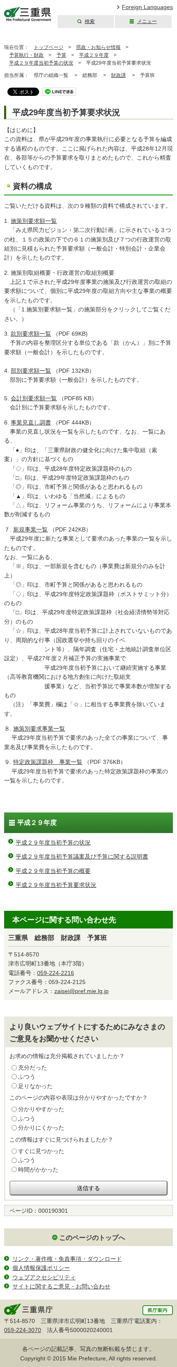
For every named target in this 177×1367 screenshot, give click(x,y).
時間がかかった (38, 1169)
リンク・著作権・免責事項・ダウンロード (67, 1259)
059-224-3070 (22, 1330)
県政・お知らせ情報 (98, 47)
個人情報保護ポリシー (41, 1268)
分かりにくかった (41, 1127)
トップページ (48, 47)
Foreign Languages (147, 7)
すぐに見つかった (41, 1151)
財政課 (118, 75)
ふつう (26, 1076)
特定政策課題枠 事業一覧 (47, 762)
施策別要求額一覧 (34, 221)
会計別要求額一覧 (34, 398)
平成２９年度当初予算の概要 (53, 871)
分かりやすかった (41, 1109)
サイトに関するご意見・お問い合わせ (61, 1286)
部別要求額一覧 (31, 370)
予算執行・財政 (26, 55)
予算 (61, 55)
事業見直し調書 (31, 422)
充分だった (32, 1067)
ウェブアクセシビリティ (44, 1277)
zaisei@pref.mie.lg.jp (81, 991)
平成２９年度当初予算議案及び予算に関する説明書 (82, 856)
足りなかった (35, 1086)
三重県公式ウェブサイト (27, 14)
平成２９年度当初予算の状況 (41, 63)
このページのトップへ (92, 1237)
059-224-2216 (55, 973)
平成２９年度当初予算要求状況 (56, 885)
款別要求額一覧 (31, 333)
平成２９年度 (94, 55)
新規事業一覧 (30, 529)
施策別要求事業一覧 (39, 728)
